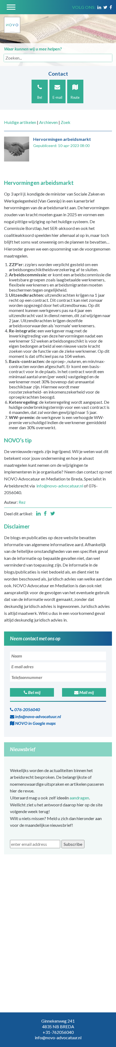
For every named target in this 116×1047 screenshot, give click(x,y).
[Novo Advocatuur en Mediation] (12, 22)
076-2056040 (26, 709)
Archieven (48, 122)
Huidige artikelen (20, 122)
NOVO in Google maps (35, 723)
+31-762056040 (58, 1032)
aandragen (79, 797)
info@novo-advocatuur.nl (59, 485)
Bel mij (33, 692)
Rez (22, 502)
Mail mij (86, 692)
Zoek (65, 122)
